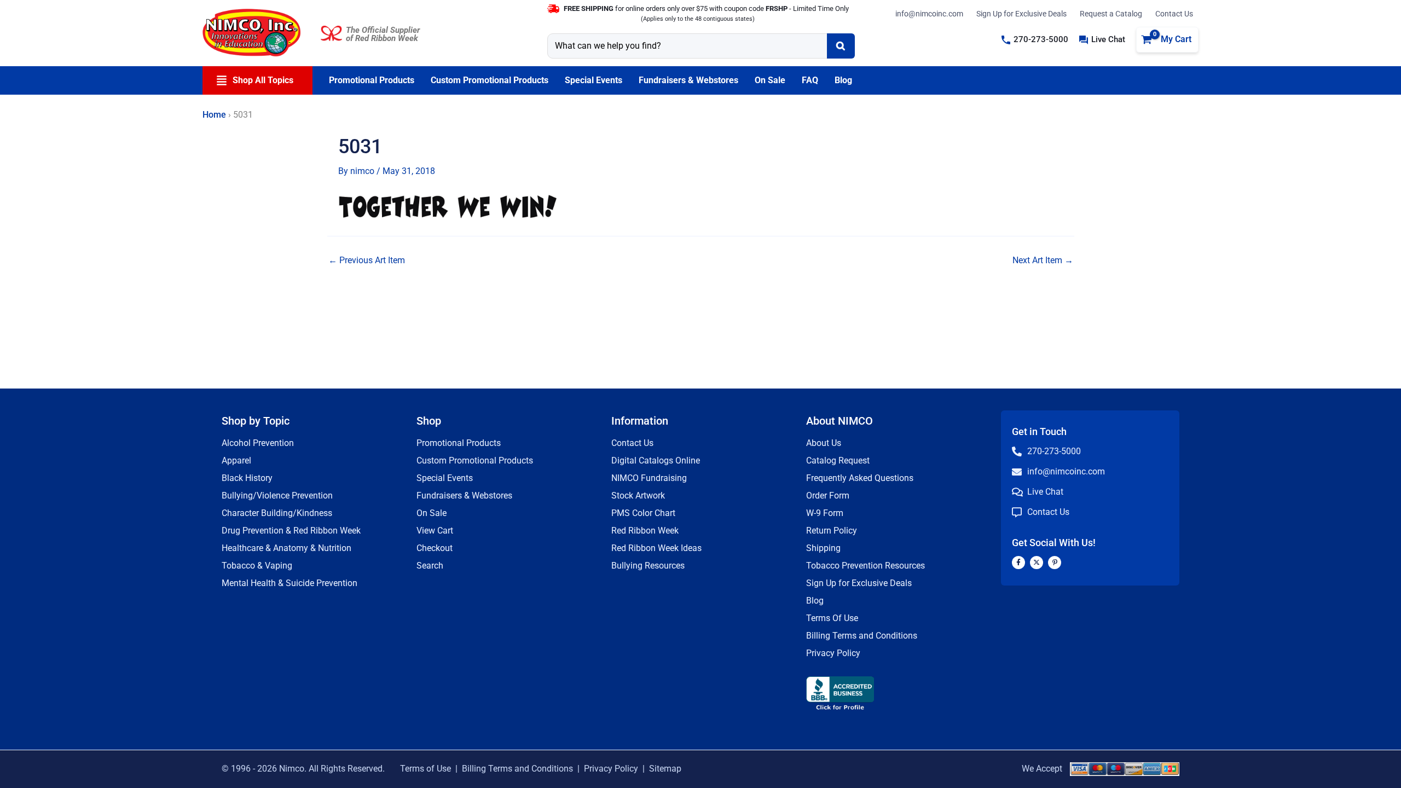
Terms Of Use (832, 618)
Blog (815, 600)
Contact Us (1174, 13)
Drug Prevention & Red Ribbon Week (291, 530)
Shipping (823, 548)
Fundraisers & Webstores (464, 495)
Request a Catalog (1111, 13)
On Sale (431, 513)
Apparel (236, 460)
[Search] (841, 46)
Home (214, 114)
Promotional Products (458, 443)
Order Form (827, 495)
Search (429, 565)
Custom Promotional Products (474, 460)
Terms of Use (425, 768)
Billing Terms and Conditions (861, 635)
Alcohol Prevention (258, 443)
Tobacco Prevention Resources (865, 565)
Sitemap (665, 768)
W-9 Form (824, 513)
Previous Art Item (366, 260)
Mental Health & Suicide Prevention (289, 583)
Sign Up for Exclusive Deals (1021, 13)
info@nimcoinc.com (929, 13)
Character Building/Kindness (277, 513)
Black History (247, 478)
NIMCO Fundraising (649, 478)
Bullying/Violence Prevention (277, 495)
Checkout (434, 548)
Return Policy (831, 530)
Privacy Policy (833, 653)
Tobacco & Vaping (257, 565)
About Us (823, 443)
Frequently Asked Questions (859, 478)
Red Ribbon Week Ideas (656, 548)
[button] (1034, 40)
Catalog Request (838, 460)
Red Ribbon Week (645, 530)
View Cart (434, 530)
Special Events (444, 478)
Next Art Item (1042, 260)
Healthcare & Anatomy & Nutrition (286, 548)
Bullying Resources (648, 565)
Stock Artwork (638, 495)
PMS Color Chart (643, 513)
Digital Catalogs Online (655, 460)
